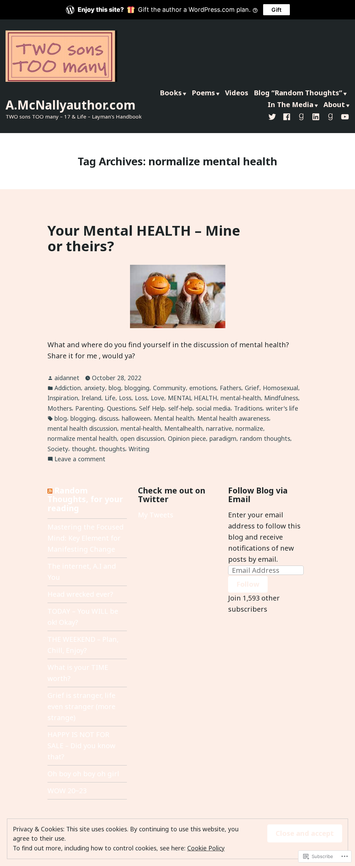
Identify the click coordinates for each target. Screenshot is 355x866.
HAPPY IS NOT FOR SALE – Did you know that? (81, 745)
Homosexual (280, 388)
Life (110, 398)
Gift (276, 9)
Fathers (230, 388)
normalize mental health (82, 438)
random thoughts (265, 438)
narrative (219, 428)
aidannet (66, 378)
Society (57, 449)
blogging (136, 388)
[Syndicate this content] (49, 490)
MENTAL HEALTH (192, 398)
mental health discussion (82, 428)
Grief (252, 388)
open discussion (142, 438)
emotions (202, 388)
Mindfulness (281, 398)
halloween (136, 418)
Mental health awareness (233, 418)
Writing (139, 449)
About (334, 104)
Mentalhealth (183, 428)
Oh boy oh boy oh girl (83, 773)
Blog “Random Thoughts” (298, 92)
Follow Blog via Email (258, 495)
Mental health (174, 418)
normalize (249, 428)
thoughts (112, 449)
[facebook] (286, 116)
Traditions (248, 408)
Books (171, 92)
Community (169, 388)
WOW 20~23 (67, 790)
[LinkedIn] (316, 116)
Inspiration (62, 398)
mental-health (240, 398)
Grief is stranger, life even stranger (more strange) (81, 706)
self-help (180, 408)
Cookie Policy (206, 848)
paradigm (222, 438)
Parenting (89, 408)
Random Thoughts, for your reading (85, 499)
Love (157, 398)
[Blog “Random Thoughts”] (330, 116)
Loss (125, 398)
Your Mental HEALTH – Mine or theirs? (143, 238)
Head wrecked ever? (80, 594)
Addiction (67, 388)
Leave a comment (79, 459)
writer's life (282, 408)
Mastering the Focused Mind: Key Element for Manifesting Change (85, 538)
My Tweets (155, 514)
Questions (121, 408)
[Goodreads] (301, 116)
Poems (203, 92)
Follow (247, 584)
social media (213, 408)
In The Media (290, 104)
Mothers (59, 408)
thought (83, 449)
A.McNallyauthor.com (71, 105)
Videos (236, 92)
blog (115, 388)
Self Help (152, 408)
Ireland (91, 398)
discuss (108, 418)
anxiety (94, 388)
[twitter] (273, 116)
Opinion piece (187, 438)
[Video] (343, 116)
